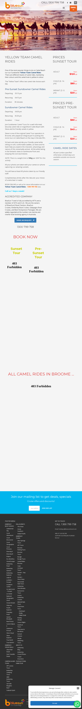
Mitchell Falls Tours (21, 603)
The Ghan (21, 526)
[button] (78, 688)
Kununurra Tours (21, 592)
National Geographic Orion (10, 598)
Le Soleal (9, 594)
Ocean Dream (10, 603)
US (73, 8)
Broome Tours (20, 553)
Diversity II (9, 551)
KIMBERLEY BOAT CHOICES (9, 525)
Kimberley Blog (21, 649)
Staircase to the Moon (21, 630)
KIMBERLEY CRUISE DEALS (9, 646)
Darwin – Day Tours (22, 574)
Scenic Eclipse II (10, 625)
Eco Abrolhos (10, 559)
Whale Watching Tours (20, 641)
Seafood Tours (20, 626)
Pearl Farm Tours (21, 608)
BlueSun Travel (10, 201)
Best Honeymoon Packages (25, 210)
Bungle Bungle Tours (22, 558)
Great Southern (20, 530)
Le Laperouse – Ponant (10, 590)
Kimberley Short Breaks (21, 587)
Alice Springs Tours (21, 542)
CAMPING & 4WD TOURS (10, 662)
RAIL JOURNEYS (20, 524)
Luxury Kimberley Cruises (21, 597)
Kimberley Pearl (9, 565)
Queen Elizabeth (9, 618)
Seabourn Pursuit (9, 629)
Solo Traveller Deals (10, 655)
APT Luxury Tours (9, 667)
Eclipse (8, 556)
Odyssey (9, 605)
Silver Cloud (10, 633)
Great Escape (10, 561)
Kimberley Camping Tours (9, 673)
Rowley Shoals (20, 619)
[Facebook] (67, 2)
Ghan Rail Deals (9, 651)
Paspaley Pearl (9, 613)
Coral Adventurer (9, 534)
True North (9, 640)
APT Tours (21, 545)
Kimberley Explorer (9, 574)
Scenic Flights (22, 622)
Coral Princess (9, 548)
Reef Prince (10, 621)
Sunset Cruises (20, 635)
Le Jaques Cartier (9, 586)
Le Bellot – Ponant (9, 581)
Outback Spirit (10, 690)
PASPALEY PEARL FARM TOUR (22, 613)
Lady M (8, 577)
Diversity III (9, 554)
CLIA (22, 203)
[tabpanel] (41, 25)
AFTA (34, 201)
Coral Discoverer (9, 539)
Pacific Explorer (9, 609)
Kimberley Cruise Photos (22, 653)
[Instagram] (70, 2)
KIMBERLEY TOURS (19, 537)
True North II (10, 642)
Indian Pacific (22, 534)
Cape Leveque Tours (20, 568)
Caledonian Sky (10, 530)
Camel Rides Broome (21, 562)
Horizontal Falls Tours (21, 583)
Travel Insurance (21, 658)
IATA (15, 203)
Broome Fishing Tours (22, 549)
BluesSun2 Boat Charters (16, 205)
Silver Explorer (9, 637)
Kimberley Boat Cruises (20, 207)
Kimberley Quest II (9, 569)
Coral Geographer (10, 543)
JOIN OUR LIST (47, 508)
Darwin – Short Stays (21, 578)
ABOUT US (19, 645)
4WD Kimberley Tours (9, 679)
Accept (54, 703)
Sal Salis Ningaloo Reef (9, 686)
